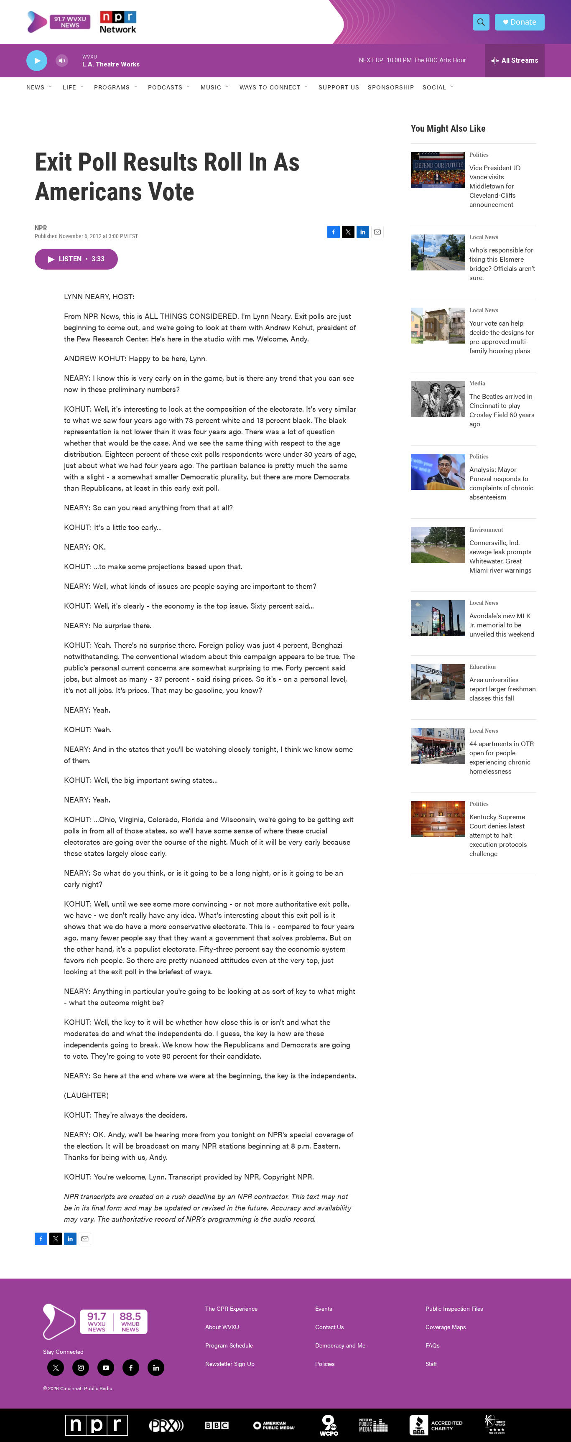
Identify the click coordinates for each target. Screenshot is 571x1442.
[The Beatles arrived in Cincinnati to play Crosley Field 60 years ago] (438, 399)
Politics (479, 155)
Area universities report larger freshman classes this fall (502, 689)
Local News (483, 237)
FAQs (433, 1345)
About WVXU (222, 1327)
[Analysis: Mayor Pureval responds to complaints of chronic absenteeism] (438, 472)
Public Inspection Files (454, 1308)
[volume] (62, 60)
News (35, 87)
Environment (486, 530)
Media (477, 383)
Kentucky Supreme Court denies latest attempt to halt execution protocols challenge (498, 835)
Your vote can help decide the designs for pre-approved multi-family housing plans (501, 336)
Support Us (339, 87)
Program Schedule (229, 1345)
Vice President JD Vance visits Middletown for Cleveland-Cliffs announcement (495, 186)
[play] (36, 61)
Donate (523, 22)
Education (482, 667)
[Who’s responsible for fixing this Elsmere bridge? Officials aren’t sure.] (438, 252)
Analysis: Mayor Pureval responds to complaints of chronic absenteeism (501, 483)
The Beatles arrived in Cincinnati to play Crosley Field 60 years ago (502, 409)
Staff (431, 1363)
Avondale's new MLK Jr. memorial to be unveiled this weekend (501, 625)
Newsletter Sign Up (230, 1363)
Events (323, 1308)
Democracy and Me (340, 1345)
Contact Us (329, 1327)
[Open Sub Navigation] (51, 87)
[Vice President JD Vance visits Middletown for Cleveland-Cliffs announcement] (438, 170)
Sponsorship (391, 87)
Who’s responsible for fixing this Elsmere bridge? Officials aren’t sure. (502, 263)
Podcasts (165, 87)
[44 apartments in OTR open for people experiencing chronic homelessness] (438, 746)
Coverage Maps (446, 1327)
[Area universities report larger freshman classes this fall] (438, 682)
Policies (325, 1363)
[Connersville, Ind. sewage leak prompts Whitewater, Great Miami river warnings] (438, 545)
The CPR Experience (231, 1308)
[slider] (75, 60)
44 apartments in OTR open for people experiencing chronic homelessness (501, 757)
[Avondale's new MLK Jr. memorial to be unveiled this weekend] (438, 618)
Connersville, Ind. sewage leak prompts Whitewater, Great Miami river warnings (500, 556)
